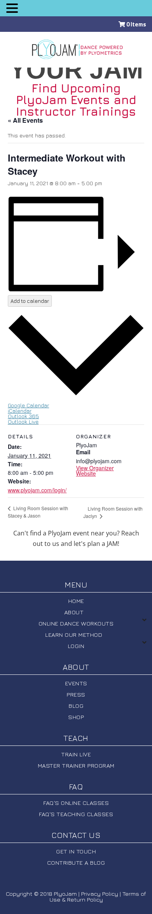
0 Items (135, 24)
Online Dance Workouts (76, 623)
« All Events (25, 120)
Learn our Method (73, 634)
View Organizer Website (95, 470)
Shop (76, 717)
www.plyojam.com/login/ (37, 490)
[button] (12, 8)
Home (76, 601)
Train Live (76, 754)
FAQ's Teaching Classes (76, 814)
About (74, 612)
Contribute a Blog (76, 862)
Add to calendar (30, 301)
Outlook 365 (23, 416)
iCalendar (20, 410)
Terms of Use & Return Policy (98, 896)
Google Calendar (28, 405)
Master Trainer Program (76, 765)
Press (76, 694)
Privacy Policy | (101, 893)
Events (76, 683)
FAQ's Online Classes (76, 802)
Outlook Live (23, 421)
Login (76, 646)
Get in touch (76, 851)
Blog (76, 705)
